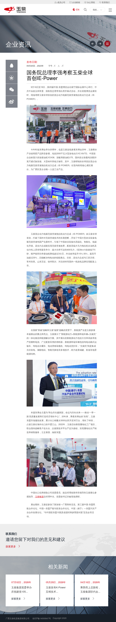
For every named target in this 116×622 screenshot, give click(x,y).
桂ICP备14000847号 (42, 618)
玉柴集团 (39, 496)
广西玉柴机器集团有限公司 (17, 618)
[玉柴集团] (15, 10)
